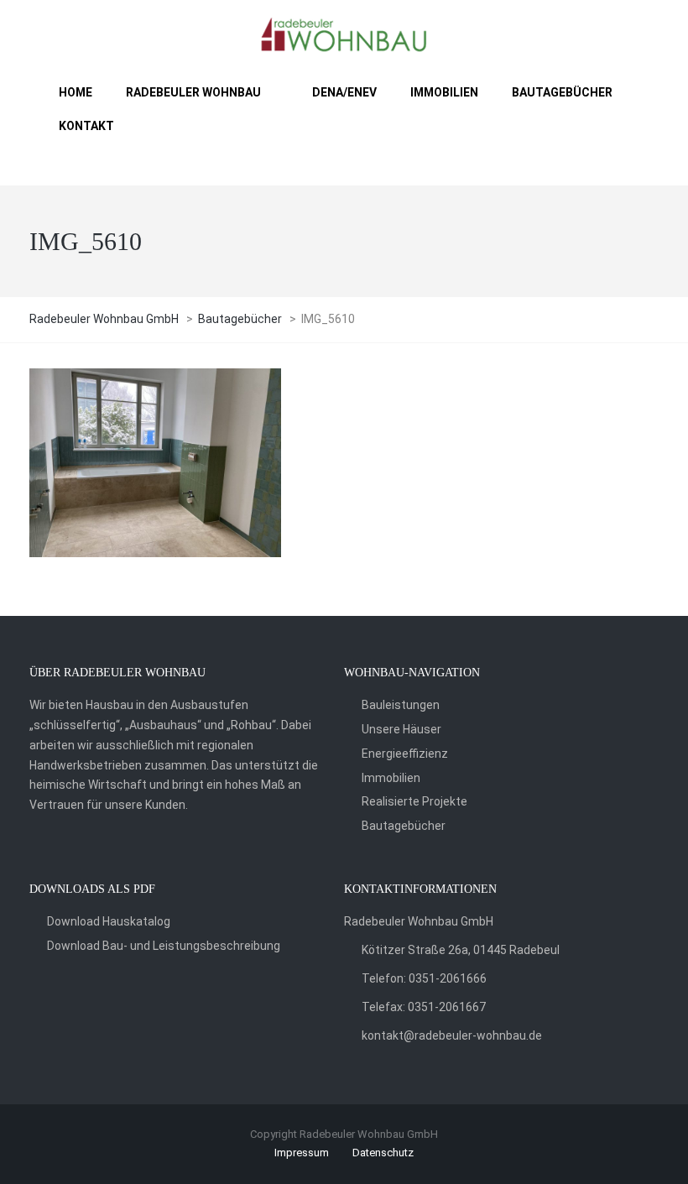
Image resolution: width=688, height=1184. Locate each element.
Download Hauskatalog (108, 921)
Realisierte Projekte (414, 801)
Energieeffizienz (405, 753)
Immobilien (391, 778)
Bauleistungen (401, 705)
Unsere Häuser (401, 729)
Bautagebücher (404, 825)
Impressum (301, 1152)
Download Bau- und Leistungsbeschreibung (163, 945)
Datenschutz (383, 1152)
